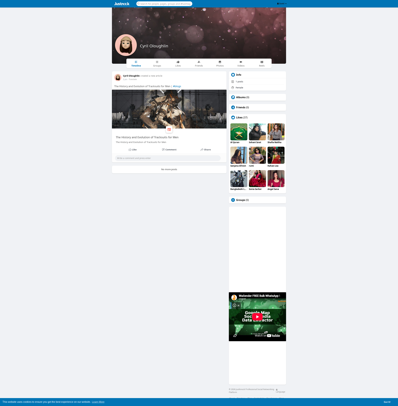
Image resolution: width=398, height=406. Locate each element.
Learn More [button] (98, 402)
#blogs (177, 86)
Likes (239, 117)
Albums (241, 97)
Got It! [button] (387, 402)
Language (280, 391)
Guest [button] (282, 3)
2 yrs (125, 79)
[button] (164, 3)
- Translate (132, 79)
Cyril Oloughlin (154, 46)
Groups (240, 200)
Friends (240, 107)
